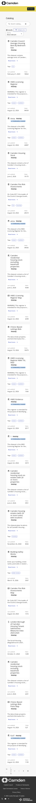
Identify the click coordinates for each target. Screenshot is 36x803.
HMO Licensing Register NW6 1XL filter (18, 360)
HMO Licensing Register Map (16, 296)
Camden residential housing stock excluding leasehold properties (16, 261)
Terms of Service (25, 788)
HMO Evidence (16, 399)
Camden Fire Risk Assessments (17, 185)
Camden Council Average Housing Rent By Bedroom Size (18, 44)
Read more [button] (11, 60)
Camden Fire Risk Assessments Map (17, 590)
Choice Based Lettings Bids (16, 328)
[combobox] (16, 24)
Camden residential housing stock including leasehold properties (16, 667)
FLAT (12, 735)
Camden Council (8, 785)
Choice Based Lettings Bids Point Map (16, 704)
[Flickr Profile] (8, 799)
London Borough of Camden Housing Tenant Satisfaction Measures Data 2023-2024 (17, 627)
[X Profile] (2, 799)
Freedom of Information (22, 785)
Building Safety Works (16, 553)
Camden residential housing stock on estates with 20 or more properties (17, 476)
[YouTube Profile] (5, 799)
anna (12, 221)
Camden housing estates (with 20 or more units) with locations (17, 514)
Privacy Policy (16, 792)
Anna (12, 118)
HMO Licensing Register (16, 83)
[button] (31, 9)
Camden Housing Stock (17, 154)
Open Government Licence (10, 788)
